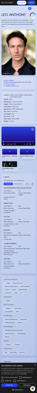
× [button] (35, 364)
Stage (27, 184)
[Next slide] (32, 54)
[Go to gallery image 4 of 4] (20, 70)
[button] (31, 2)
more (3, 26)
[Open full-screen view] (32, 32)
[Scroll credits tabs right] (31, 184)
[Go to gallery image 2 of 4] (18, 70)
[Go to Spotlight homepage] (7, 2)
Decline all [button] (27, 385)
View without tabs (8, 180)
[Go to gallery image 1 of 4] (17, 70)
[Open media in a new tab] (27, 144)
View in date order (19, 180)
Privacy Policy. (23, 374)
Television (8, 184)
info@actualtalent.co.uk (12, 86)
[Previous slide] (4, 54)
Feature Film (18, 184)
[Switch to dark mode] (32, 8)
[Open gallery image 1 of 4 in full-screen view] (18, 52)
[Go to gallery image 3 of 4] (19, 70)
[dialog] (18, 378)
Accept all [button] (9, 385)
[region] (18, 136)
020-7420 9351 (10, 84)
